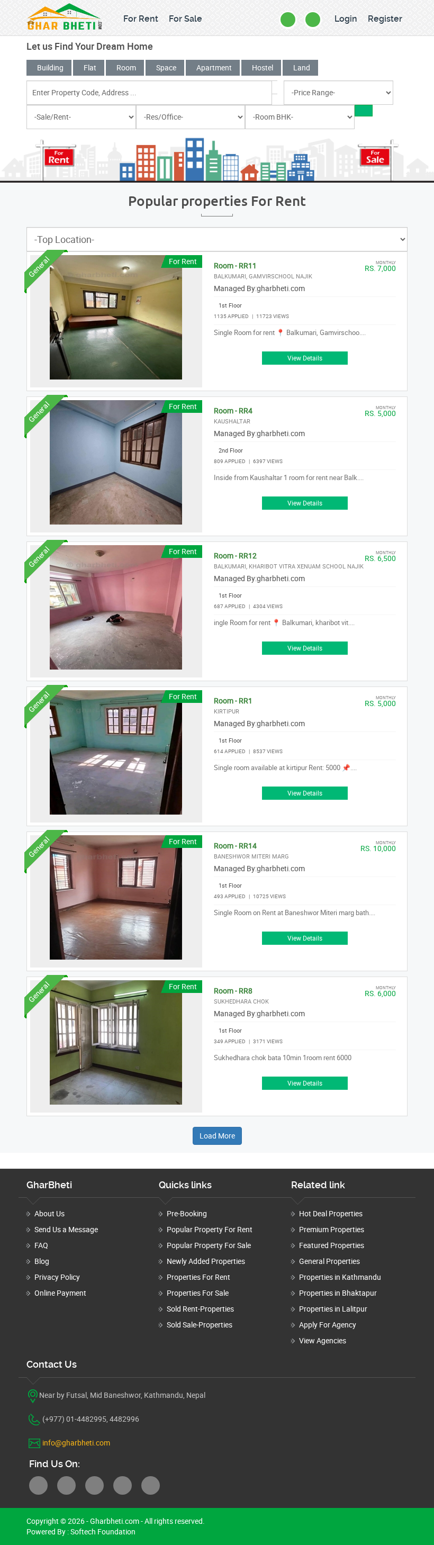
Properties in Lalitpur (333, 1309)
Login (345, 19)
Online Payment (60, 1293)
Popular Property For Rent (209, 1229)
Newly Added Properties (206, 1261)
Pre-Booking (187, 1213)
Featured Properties (331, 1245)
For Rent (140, 19)
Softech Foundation (102, 1531)
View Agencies (322, 1340)
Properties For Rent (198, 1277)
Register (385, 19)
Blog (41, 1261)
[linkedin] (94, 1485)
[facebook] (38, 1485)
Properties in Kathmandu (340, 1277)
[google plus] (122, 1485)
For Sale (185, 19)
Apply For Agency (327, 1325)
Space (166, 67)
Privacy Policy (57, 1277)
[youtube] (150, 1485)
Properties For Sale (198, 1293)
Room (126, 67)
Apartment (214, 67)
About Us (49, 1213)
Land (301, 67)
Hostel (262, 67)
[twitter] (66, 1485)
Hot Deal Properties (331, 1213)
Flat (90, 67)
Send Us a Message (66, 1229)
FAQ (41, 1245)
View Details (304, 358)
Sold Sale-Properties (199, 1325)
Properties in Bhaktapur (338, 1293)
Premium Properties (331, 1229)
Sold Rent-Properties (200, 1309)
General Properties (329, 1261)
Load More (217, 1136)
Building (50, 67)
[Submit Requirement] (312, 19)
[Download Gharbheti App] (287, 19)
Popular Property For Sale (209, 1245)
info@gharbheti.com (76, 1443)
